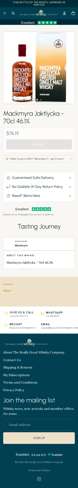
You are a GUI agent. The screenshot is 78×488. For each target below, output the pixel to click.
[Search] (13, 13)
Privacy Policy (13, 390)
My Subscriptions (16, 375)
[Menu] (4, 13)
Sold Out (39, 144)
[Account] (64, 13)
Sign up (39, 438)
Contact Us (12, 360)
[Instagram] (39, 479)
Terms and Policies (39, 470)
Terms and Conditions (20, 382)
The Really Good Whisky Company (43, 462)
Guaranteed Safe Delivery (33, 177)
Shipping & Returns (17, 367)
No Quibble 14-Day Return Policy (37, 186)
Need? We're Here (26, 195)
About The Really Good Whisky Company (33, 352)
